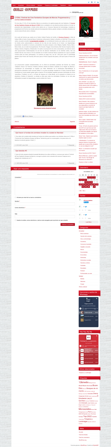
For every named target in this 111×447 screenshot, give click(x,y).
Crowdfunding (94, 396)
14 (85, 182)
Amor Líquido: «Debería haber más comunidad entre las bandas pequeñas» (87, 121)
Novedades (83, 268)
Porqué (82, 284)
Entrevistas (83, 257)
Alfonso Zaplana (28, 116)
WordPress (84, 445)
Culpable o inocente (85, 247)
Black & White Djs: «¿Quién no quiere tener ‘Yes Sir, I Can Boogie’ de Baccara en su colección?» (88, 157)
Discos (82, 249)
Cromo (89, 396)
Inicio (14, 5)
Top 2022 (87, 416)
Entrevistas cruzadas (85, 260)
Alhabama (94, 382)
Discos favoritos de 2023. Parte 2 (87, 153)
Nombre (17, 201)
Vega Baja (89, 421)
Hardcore (96, 401)
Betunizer (84, 388)
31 (94, 186)
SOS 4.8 (81, 414)
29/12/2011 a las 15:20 (22, 145)
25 (97, 184)
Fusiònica (92, 401)
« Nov (80, 190)
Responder (71, 145)
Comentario (18, 177)
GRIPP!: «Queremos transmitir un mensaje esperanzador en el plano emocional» (87, 66)
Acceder (81, 432)
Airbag (90, 382)
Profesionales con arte (86, 273)
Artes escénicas (84, 233)
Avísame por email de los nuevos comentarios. (29, 197)
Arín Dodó (89, 385)
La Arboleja (88, 405)
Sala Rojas (94, 412)
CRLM (86, 396)
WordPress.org (82, 440)
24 (94, 184)
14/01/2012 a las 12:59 (22, 163)
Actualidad (21, 5)
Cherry (95, 393)
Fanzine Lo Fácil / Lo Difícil (86, 162)
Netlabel (40, 5)
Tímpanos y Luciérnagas (51, 5)
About (70, 5)
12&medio (83, 382)
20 (83, 184)
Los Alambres (85, 406)
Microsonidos (85, 409)
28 (85, 186)
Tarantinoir (63, 5)
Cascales (90, 393)
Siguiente (72, 121)
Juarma (83, 405)
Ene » (84, 190)
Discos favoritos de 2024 (85, 96)
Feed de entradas (83, 434)
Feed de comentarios (84, 437)
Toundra (94, 416)
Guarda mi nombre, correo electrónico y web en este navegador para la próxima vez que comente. (42, 220)
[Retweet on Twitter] (82, 210)
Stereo (89, 414)
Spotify (85, 414)
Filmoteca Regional (63, 37)
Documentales (84, 252)
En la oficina (83, 255)
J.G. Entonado (83, 403)
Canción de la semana (85, 236)
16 (91, 182)
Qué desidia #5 (21, 151)
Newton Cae (85, 412)
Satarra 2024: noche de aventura (87, 99)
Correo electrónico (20, 207)
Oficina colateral (30, 5)
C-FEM (85, 391)
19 (80, 184)
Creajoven (81, 396)
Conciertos (83, 241)
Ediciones (82, 281)
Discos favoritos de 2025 (85, 53)
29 (88, 186)
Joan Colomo (91, 403)
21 (85, 184)
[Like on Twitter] (85, 210)
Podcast (82, 270)
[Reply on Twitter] (80, 210)
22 (88, 184)
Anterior (17, 121)
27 (83, 186)
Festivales (82, 265)
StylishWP (96, 445)
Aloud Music (82, 385)
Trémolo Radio (81, 419)
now (84, 206)
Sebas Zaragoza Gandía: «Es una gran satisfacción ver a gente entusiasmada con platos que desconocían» (88, 77)
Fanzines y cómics (85, 263)
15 (88, 182)
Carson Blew (85, 393)
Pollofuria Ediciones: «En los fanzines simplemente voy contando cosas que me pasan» (88, 57)
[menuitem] (14, 5)
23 (91, 184)
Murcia (92, 409)
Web (16, 214)
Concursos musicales (85, 244)
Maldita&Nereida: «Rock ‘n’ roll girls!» (88, 62)
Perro (90, 412)
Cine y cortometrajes (85, 239)
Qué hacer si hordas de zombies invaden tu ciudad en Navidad (39, 133)
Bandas (82, 278)
